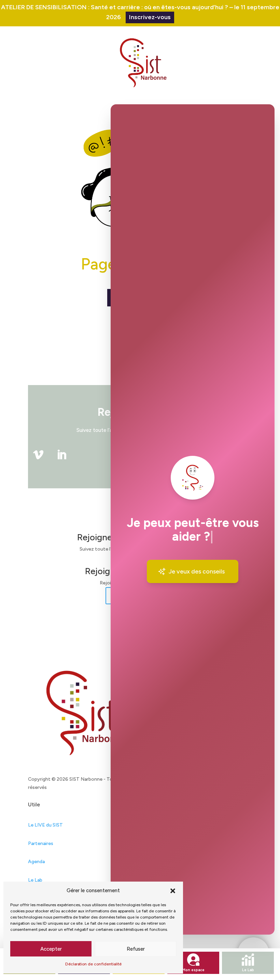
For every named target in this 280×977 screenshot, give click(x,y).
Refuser (136, 949)
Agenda (36, 861)
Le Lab (35, 880)
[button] (172, 890)
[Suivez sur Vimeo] (38, 455)
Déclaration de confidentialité (93, 964)
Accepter (51, 949)
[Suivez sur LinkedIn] (61, 455)
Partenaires (40, 843)
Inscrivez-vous (150, 17)
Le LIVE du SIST (45, 825)
